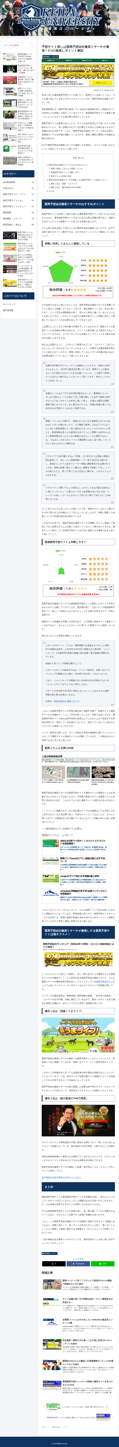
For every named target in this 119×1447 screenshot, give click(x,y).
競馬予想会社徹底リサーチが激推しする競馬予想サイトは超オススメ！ (78, 180)
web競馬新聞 (18, 182)
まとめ (51, 191)
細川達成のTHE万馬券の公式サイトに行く (61, 1177)
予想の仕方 (18, 188)
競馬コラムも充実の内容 (61, 176)
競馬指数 (18, 212)
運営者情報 (8, 310)
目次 (75, 158)
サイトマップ (9, 304)
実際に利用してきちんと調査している (66, 169)
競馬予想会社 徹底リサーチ (67, 701)
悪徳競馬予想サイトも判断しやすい (66, 172)
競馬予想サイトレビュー (18, 206)
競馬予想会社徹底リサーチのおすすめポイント (68, 165)
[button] (32, 45)
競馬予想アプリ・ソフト (18, 194)
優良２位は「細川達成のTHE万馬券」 (67, 187)
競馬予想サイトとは (18, 200)
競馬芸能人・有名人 (18, 224)
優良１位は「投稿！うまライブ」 (65, 184)
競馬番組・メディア (50, 1253)
